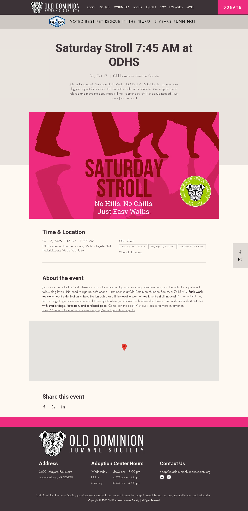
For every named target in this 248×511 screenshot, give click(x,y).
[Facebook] (162, 477)
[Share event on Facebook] (44, 406)
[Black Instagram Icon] (240, 259)
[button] (151, 7)
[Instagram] (169, 477)
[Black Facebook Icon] (240, 252)
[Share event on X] (54, 406)
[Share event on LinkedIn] (63, 406)
